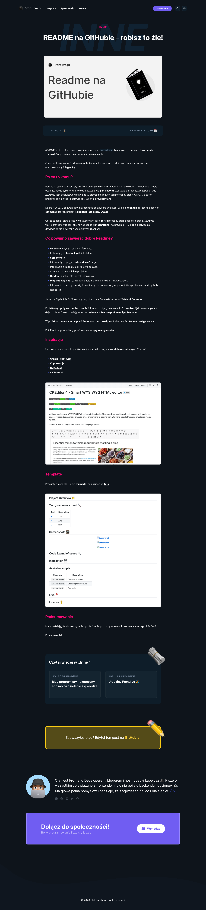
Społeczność (67, 8)
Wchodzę (153, 828)
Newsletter (162, 8)
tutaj (106, 484)
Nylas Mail (56, 367)
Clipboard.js (57, 363)
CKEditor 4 (56, 372)
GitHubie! (133, 737)
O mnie (82, 8)
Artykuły (51, 8)
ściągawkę (69, 167)
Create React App (60, 358)
